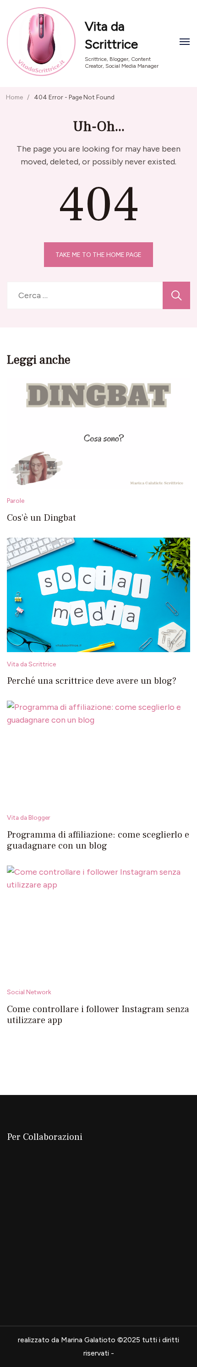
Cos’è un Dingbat (41, 518)
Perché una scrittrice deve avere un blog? (91, 681)
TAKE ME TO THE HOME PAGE (98, 254)
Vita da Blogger (28, 817)
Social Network (29, 992)
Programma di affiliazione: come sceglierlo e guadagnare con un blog (98, 840)
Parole (15, 500)
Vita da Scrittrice (31, 664)
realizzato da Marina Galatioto (66, 1339)
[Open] (184, 41)
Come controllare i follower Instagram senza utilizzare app (98, 1014)
